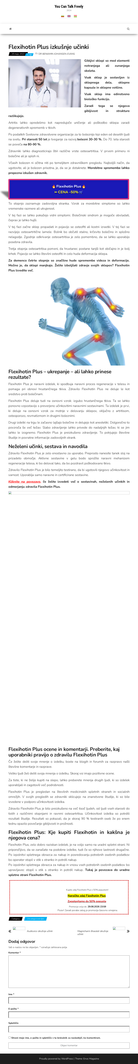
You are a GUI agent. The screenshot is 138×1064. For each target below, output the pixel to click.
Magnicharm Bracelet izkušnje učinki (92, 933)
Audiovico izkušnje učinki (40, 931)
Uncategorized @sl (35, 918)
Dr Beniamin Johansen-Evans (57, 53)
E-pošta (13, 1008)
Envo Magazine (91, 1058)
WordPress (67, 1058)
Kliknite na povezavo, (24, 481)
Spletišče (13, 1023)
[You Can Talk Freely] (10, 29)
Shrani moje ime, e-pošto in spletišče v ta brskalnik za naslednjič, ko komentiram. (55, 1037)
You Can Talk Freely (69, 6)
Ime (11, 994)
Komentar (14, 952)
